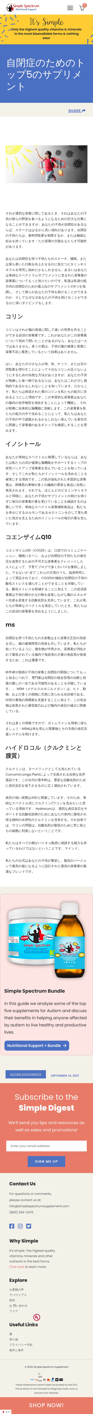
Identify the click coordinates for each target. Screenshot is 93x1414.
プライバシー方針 (21, 1345)
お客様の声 (16, 1290)
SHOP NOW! (46, 1405)
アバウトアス (18, 1295)
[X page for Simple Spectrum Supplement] (30, 1227)
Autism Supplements (25, 1074)
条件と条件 (16, 1350)
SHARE (75, 110)
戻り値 (13, 1339)
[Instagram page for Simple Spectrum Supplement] (22, 1227)
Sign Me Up (46, 1161)
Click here (16, 1267)
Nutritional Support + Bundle (34, 1045)
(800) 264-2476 (21, 1212)
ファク (13, 1311)
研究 (12, 1300)
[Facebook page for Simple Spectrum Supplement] (13, 1227)
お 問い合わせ (18, 1306)
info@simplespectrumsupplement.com (39, 1206)
